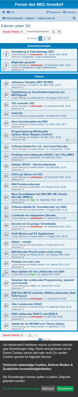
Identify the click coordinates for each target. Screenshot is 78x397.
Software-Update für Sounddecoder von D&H (38, 206)
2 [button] (44, 38)
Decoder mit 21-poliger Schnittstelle (33, 223)
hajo (32, 200)
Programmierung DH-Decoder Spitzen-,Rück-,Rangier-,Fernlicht (31, 133)
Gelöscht (16, 113)
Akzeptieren (65, 388)
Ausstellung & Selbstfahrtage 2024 (32, 51)
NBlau (33, 286)
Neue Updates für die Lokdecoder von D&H (37, 271)
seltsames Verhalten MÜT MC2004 (32, 82)
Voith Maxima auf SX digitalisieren (32, 233)
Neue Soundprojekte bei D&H (29, 121)
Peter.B (33, 85)
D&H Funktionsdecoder (25, 184)
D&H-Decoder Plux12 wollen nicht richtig (36, 251)
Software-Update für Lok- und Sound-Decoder (39, 146)
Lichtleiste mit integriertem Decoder (33, 215)
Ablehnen (48, 388)
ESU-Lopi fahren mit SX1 (26, 174)
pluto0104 (35, 157)
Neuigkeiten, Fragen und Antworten (39, 57)
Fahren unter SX (15, 26)
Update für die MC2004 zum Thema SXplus (37, 323)
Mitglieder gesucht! (23, 62)
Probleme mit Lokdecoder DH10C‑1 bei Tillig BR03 (42, 154)
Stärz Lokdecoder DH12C (26, 304)
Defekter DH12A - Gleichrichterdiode (33, 164)
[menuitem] (11, 12)
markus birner (37, 98)
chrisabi (34, 137)
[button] (49, 38)
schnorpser (36, 54)
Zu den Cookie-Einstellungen (21, 388)
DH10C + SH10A (21, 242)
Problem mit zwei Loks (25, 261)
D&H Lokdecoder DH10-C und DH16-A (34, 313)
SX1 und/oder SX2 (22, 103)
